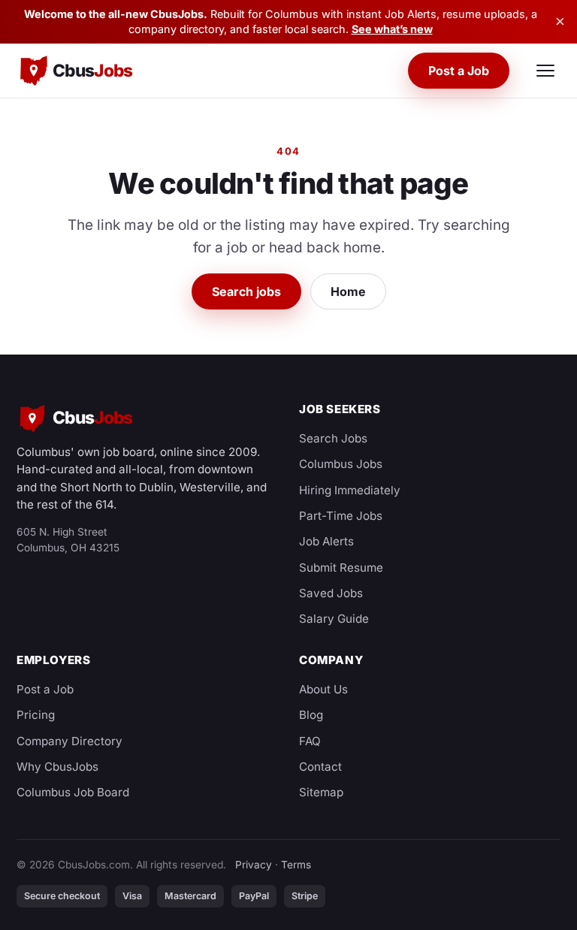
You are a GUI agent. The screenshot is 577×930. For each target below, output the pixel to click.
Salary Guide (334, 618)
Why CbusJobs (57, 766)
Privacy (253, 865)
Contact (320, 766)
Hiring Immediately (349, 490)
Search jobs (246, 291)
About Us (323, 689)
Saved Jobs (331, 593)
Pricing (36, 715)
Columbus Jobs (340, 464)
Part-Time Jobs (340, 516)
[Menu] (545, 70)
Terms (296, 865)
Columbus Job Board (73, 792)
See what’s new (392, 29)
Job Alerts (326, 541)
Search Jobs (333, 438)
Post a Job (458, 70)
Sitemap (321, 792)
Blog (311, 715)
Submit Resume (341, 567)
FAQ (310, 741)
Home (348, 291)
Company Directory (69, 741)
